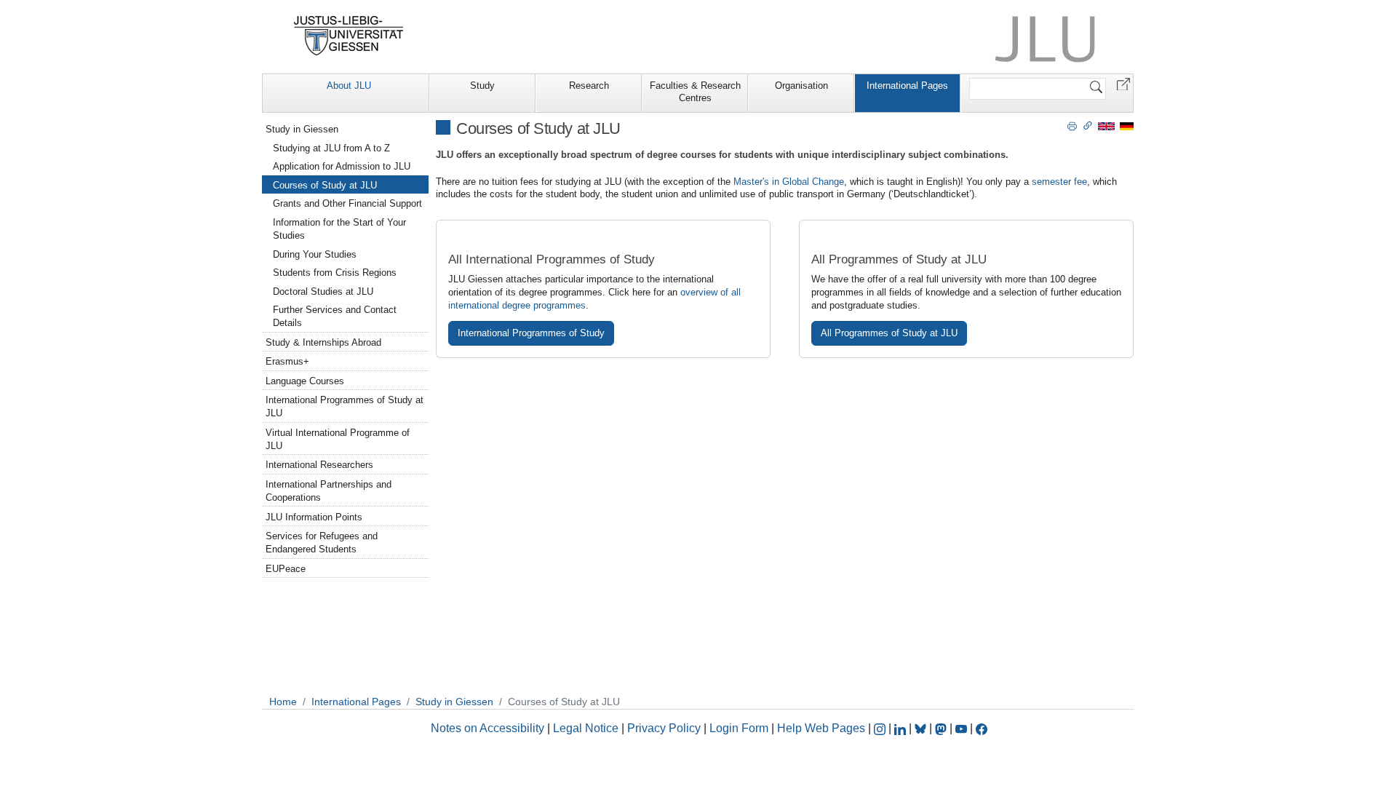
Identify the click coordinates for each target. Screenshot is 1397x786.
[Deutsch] (1127, 125)
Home (283, 701)
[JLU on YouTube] (962, 728)
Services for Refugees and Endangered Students (322, 543)
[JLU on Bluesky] (922, 728)
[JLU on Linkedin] (901, 728)
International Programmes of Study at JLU (344, 406)
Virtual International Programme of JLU (338, 439)
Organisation (801, 85)
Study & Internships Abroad (323, 342)
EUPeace (286, 568)
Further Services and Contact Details (335, 316)
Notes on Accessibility (489, 728)
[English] (1106, 125)
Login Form (738, 728)
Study (482, 85)
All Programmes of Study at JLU (889, 333)
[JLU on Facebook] (981, 728)
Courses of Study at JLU (325, 185)
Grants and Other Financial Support (347, 203)
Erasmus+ (287, 361)
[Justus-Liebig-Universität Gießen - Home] (348, 35)
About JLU (349, 85)
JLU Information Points (314, 517)
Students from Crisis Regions (335, 272)
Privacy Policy (664, 728)
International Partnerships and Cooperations (328, 491)
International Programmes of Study (531, 333)
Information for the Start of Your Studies (339, 229)
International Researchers (319, 464)
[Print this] (1072, 125)
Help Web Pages (821, 728)
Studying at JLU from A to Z (331, 148)
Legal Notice (585, 728)
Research (589, 85)
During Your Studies (315, 254)
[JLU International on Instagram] (881, 728)
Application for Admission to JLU (341, 166)
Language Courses (305, 381)
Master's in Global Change (788, 181)
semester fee (1059, 181)
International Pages (907, 85)
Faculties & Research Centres (695, 91)
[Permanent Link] (1088, 125)
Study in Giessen (302, 129)
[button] (1123, 83)
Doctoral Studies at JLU (323, 291)
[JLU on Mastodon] (942, 728)
